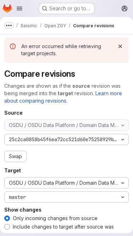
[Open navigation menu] (19, 8)
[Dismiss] (120, 46)
